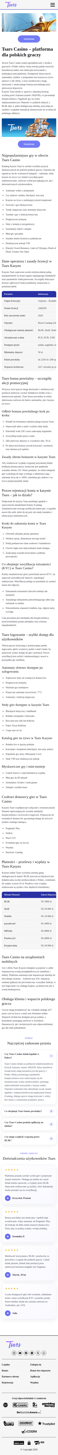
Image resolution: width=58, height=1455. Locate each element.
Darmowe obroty (10, 1376)
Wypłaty (34, 1382)
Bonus (5, 1370)
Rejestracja (7, 1382)
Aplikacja (35, 1376)
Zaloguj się (35, 1364)
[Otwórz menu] (52, 4)
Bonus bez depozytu (40, 1370)
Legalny (6, 1364)
